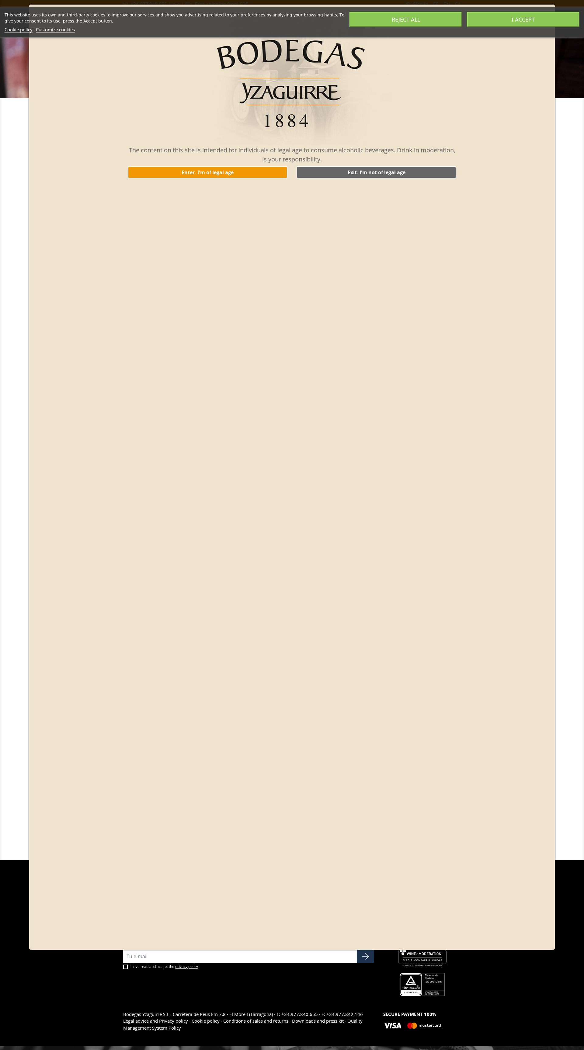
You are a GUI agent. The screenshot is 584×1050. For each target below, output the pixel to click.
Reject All (406, 19)
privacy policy (186, 966)
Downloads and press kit (318, 1021)
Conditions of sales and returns (256, 1021)
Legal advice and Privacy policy (156, 1021)
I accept (523, 19)
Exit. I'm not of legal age (376, 172)
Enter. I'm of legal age (208, 172)
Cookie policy (19, 29)
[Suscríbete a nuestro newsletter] (365, 956)
